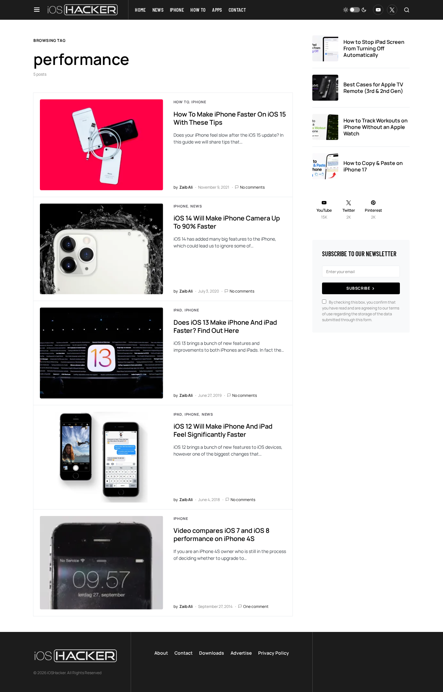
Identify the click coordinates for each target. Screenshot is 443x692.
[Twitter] (392, 9)
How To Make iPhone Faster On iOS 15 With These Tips (230, 118)
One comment (256, 606)
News (196, 206)
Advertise (241, 653)
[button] (36, 10)
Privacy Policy (273, 653)
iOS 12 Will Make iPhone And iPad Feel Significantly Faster (223, 430)
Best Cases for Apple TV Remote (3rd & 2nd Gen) (373, 87)
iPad (178, 310)
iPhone (198, 101)
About (161, 653)
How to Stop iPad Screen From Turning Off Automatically (373, 48)
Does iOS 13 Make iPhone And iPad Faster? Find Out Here (225, 326)
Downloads (211, 653)
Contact (183, 653)
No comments (252, 187)
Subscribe (358, 288)
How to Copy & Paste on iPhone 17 (373, 166)
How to (181, 101)
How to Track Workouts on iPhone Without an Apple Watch (375, 127)
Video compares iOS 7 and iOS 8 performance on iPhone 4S (221, 534)
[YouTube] (378, 9)
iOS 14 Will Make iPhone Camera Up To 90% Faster (227, 222)
